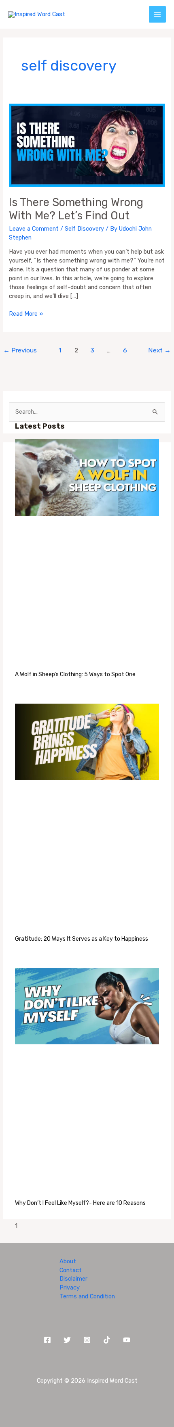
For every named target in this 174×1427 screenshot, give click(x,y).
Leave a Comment (34, 228)
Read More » (26, 313)
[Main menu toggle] (157, 14)
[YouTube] (126, 1340)
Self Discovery (84, 228)
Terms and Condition (87, 1296)
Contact (70, 1270)
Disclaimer (73, 1278)
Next (159, 350)
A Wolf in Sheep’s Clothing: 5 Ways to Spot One (75, 674)
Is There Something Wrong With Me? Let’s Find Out (76, 209)
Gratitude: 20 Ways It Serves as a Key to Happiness (81, 938)
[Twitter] (67, 1340)
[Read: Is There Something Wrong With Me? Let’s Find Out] (87, 144)
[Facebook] (47, 1340)
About (67, 1261)
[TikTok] (106, 1340)
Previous (20, 350)
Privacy (69, 1287)
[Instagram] (87, 1340)
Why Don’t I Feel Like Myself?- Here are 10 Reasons (80, 1203)
